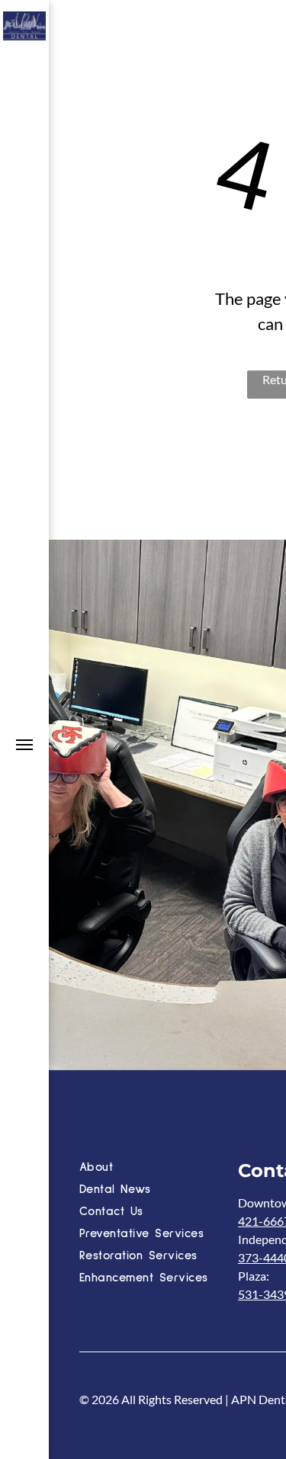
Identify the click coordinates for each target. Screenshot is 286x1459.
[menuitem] (155, 1169)
